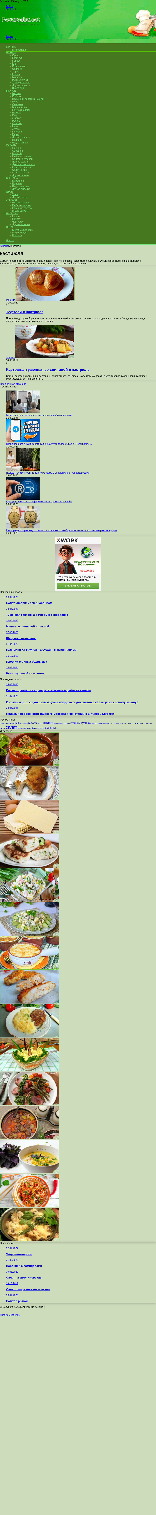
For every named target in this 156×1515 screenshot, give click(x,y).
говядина (9, 723)
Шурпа (16, 74)
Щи (14, 63)
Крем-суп (17, 58)
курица (85, 722)
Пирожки (17, 183)
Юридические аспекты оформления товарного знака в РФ (39, 501)
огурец (123, 723)
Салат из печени (21, 167)
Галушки (17, 131)
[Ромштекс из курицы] (29, 799)
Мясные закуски (21, 202)
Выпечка (12, 178)
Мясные (16, 93)
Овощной (17, 150)
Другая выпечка (21, 189)
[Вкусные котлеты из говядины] (29, 1036)
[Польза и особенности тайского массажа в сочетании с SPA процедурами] (23, 470)
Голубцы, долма (21, 110)
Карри (15, 134)
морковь (93, 723)
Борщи (16, 60)
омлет (129, 723)
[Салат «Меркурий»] (29, 934)
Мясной (16, 148)
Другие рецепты (21, 85)
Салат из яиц (19, 170)
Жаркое (16, 118)
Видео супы (19, 88)
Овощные (17, 104)
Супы (15, 55)
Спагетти (17, 123)
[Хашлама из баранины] (29, 765)
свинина (22, 728)
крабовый (58, 723)
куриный (75, 723)
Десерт (11, 191)
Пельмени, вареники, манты (28, 99)
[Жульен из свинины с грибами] (29, 1240)
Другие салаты (20, 175)
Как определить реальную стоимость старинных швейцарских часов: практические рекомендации (61, 530)
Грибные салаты (21, 156)
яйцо (56, 728)
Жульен (16, 129)
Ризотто (16, 112)
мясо (113, 723)
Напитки (12, 213)
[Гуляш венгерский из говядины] (29, 1138)
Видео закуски (20, 210)
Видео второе (20, 142)
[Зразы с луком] (29, 867)
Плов (15, 101)
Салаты (11, 145)
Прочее (11, 227)
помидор (148, 723)
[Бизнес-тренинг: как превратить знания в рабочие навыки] (23, 412)
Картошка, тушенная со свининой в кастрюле (47, 369)
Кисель (16, 216)
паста (135, 723)
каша (39, 723)
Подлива (17, 140)
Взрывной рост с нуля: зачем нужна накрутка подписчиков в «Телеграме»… (49, 444)
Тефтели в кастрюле (24, 312)
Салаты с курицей (22, 159)
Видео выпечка (20, 186)
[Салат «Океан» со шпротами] (29, 1070)
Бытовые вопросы (22, 230)
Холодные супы (21, 82)
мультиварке (104, 723)
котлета (48, 722)
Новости (17, 235)
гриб (17, 723)
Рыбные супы (20, 80)
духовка (24, 723)
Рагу (14, 115)
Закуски (11, 200)
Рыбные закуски (21, 205)
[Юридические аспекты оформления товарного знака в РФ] (23, 499)
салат (11, 727)
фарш (34, 728)
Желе (15, 194)
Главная (4, 246)
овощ (118, 723)
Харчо (15, 71)
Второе (11, 90)
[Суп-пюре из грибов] (29, 1172)
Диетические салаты (23, 164)
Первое (11, 52)
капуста (32, 723)
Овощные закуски (22, 208)
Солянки (17, 69)
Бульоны (17, 77)
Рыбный (17, 153)
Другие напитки (21, 224)
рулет (2, 728)
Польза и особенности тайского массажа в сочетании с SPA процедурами (47, 472)
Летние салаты (20, 161)
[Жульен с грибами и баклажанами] (29, 968)
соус (29, 728)
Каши (15, 126)
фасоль (40, 728)
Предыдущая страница (13, 384)
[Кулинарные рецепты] (20, 31)
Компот (16, 219)
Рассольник (18, 66)
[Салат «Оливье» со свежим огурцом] (29, 901)
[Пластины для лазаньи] (29, 833)
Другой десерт (20, 197)
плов (141, 723)
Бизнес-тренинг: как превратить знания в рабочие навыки (39, 415)
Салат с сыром (20, 172)
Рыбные (17, 96)
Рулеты (16, 120)
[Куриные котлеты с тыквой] (29, 1002)
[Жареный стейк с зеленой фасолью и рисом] (29, 1104)
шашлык (49, 728)
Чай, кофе (18, 221)
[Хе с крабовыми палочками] (29, 1206)
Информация (19, 50)
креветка (66, 723)
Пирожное (18, 180)
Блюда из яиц (20, 107)
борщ (2, 723)
